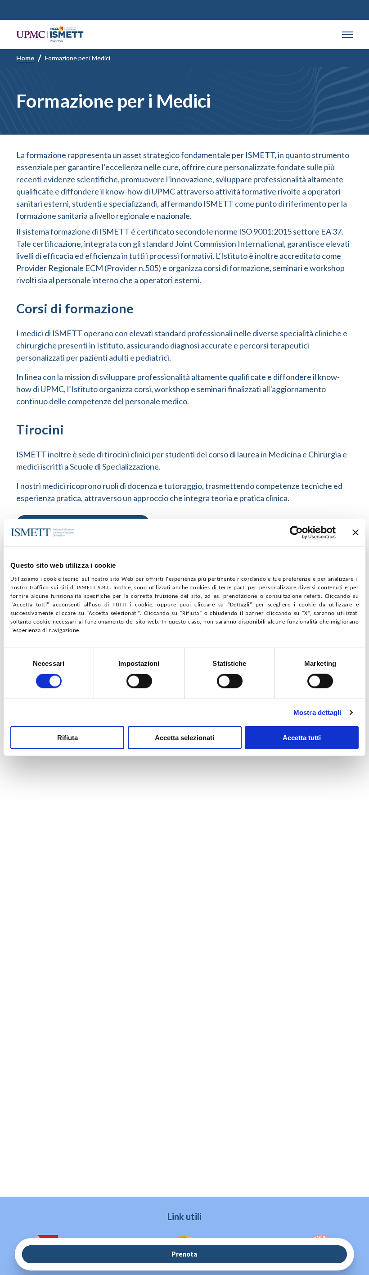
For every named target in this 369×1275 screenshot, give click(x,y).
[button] (347, 34)
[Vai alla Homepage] (50, 34)
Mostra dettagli (317, 712)
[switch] (139, 681)
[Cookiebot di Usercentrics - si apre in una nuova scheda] (296, 532)
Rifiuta (67, 737)
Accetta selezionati (184, 737)
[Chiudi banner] (355, 532)
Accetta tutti (302, 737)
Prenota (184, 1254)
